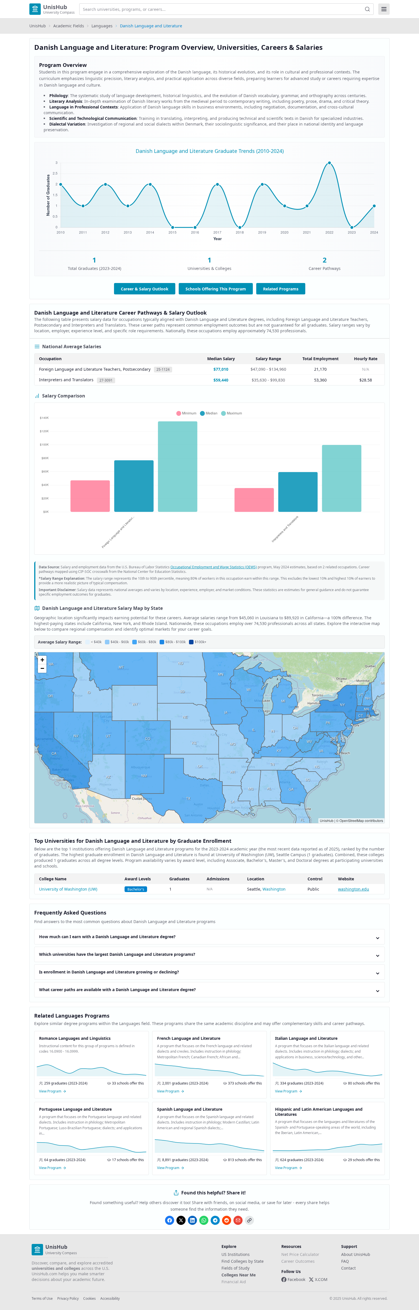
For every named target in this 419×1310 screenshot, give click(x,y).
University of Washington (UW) (68, 889)
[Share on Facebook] (169, 1220)
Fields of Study (235, 1268)
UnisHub (37, 25)
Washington (274, 889)
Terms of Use (42, 1298)
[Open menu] (384, 9)
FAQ (345, 1261)
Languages (102, 25)
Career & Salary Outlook (144, 289)
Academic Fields (68, 25)
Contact (348, 1268)
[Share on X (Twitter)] (181, 1220)
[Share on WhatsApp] (203, 1220)
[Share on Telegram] (215, 1220)
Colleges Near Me (238, 1275)
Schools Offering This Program (216, 289)
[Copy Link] (249, 1220)
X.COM (321, 1279)
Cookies (89, 1298)
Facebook (296, 1279)
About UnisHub (355, 1254)
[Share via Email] (238, 1220)
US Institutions (235, 1254)
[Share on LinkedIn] (192, 1220)
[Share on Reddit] (226, 1220)
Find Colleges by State (242, 1261)
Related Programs (280, 289)
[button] (42, 660)
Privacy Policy (68, 1298)
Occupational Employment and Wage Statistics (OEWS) (213, 567)
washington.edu (353, 889)
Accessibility (110, 1298)
